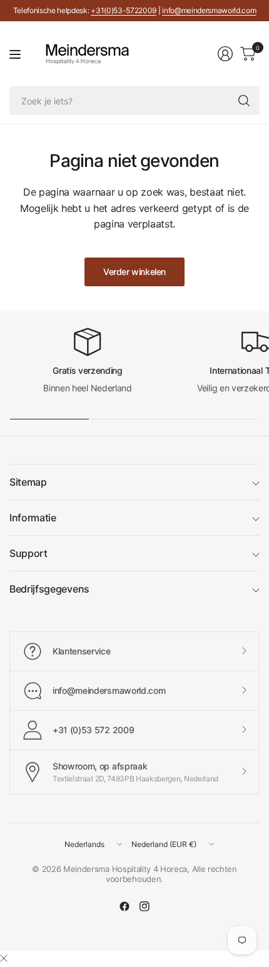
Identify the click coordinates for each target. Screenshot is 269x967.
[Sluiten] (4, 958)
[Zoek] (244, 100)
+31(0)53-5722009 (123, 10)
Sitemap (28, 482)
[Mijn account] (225, 54)
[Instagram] (144, 906)
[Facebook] (124, 906)
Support (28, 553)
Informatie (32, 517)
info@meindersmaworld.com (209, 10)
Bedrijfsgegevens (49, 589)
